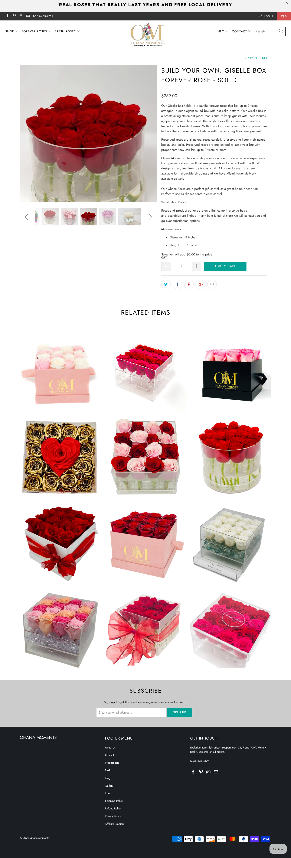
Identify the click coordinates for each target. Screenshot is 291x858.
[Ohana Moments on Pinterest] (14, 16)
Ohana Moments (39, 838)
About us (110, 748)
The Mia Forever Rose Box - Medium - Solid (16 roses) (230, 371)
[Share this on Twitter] (166, 284)
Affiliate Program (114, 824)
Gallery (109, 786)
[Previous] (27, 133)
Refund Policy (113, 808)
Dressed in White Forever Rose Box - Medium (230, 543)
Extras (108, 793)
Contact (240, 31)
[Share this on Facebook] (177, 284)
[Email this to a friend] (212, 284)
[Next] (149, 133)
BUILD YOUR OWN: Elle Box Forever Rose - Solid (145, 630)
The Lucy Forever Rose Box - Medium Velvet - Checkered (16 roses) (60, 371)
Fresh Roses (66, 31)
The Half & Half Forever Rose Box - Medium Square (145, 457)
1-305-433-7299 (43, 16)
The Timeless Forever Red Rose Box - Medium (230, 457)
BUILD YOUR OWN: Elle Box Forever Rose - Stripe (230, 630)
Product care (112, 763)
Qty (164, 257)
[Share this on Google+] (200, 284)
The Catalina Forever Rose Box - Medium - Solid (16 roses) (60, 543)
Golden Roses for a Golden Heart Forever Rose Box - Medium (60, 457)
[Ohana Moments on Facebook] (7, 16)
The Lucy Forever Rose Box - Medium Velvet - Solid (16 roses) (145, 543)
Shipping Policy (114, 801)
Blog (107, 778)
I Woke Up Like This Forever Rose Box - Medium (145, 371)
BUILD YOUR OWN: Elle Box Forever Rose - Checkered (60, 630)
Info (221, 31)
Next (265, 58)
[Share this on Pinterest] (189, 284)
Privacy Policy (113, 816)
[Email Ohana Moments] (28, 16)
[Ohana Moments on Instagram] (21, 16)
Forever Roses (35, 31)
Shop (10, 31)
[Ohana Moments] (148, 34)
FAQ (107, 770)
